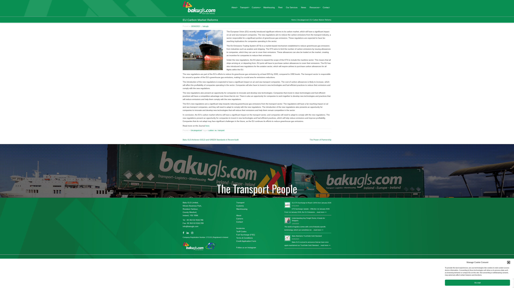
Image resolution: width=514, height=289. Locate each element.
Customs (240, 206)
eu (216, 130)
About (238, 215)
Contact (239, 222)
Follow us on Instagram (246, 247)
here (207, 126)
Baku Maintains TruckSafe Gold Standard (307, 236)
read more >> (322, 212)
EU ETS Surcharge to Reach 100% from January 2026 (311, 203)
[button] (508, 262)
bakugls (206, 26)
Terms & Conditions (244, 238)
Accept (477, 283)
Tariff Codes (241, 231)
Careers (239, 219)
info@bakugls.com (190, 226)
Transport (240, 202)
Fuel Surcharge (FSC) (245, 235)
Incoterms (240, 228)
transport (221, 130)
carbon (211, 130)
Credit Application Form (246, 241)
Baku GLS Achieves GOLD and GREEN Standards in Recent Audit (211, 140)
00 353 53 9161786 (195, 220)
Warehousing (241, 209)
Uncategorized (302, 20)
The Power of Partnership (320, 140)
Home (293, 20)
